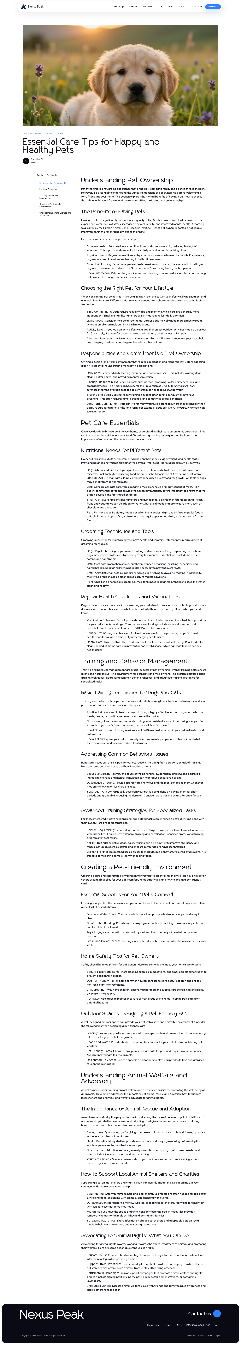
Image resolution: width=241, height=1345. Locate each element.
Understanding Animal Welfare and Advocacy (55, 214)
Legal (217, 1335)
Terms (209, 1335)
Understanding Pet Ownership (53, 183)
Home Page (153, 1325)
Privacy (200, 1335)
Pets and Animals (32, 134)
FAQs (178, 1325)
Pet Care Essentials (48, 189)
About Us (191, 1335)
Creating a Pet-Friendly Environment (50, 205)
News (168, 1325)
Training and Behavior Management (49, 196)
